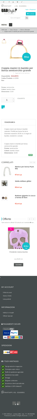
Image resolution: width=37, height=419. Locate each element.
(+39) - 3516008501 (21, 6)
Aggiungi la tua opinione (22, 73)
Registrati (33, 9)
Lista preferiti (7, 299)
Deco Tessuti (13, 29)
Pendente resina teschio (18, 252)
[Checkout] (22, 2)
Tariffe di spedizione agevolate (14, 372)
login (27, 9)
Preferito (3, 107)
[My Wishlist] (3, 2)
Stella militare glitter (23, 181)
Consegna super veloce (12, 369)
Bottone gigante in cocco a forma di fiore (25, 196)
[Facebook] (9, 2)
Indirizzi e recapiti (8, 312)
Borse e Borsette (25, 29)
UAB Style (4, 29)
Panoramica (10, 122)
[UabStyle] (9, 10)
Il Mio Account (7, 292)
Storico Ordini (7, 296)
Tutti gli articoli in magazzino (13, 366)
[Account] (13, 2)
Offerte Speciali (7, 316)
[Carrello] (18, 2)
